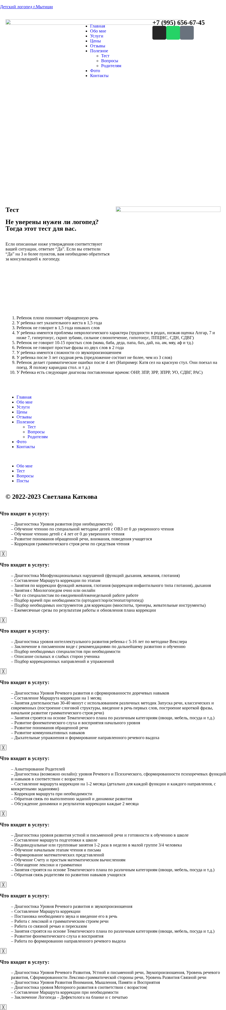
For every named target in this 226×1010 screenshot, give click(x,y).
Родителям (111, 65)
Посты (23, 480)
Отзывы (97, 45)
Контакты (99, 75)
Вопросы (109, 60)
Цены (95, 41)
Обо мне (98, 31)
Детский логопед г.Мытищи (26, 6)
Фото (95, 70)
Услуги (96, 36)
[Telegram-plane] (187, 33)
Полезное (99, 50)
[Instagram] (159, 33)
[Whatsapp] (173, 33)
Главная (97, 26)
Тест (105, 55)
